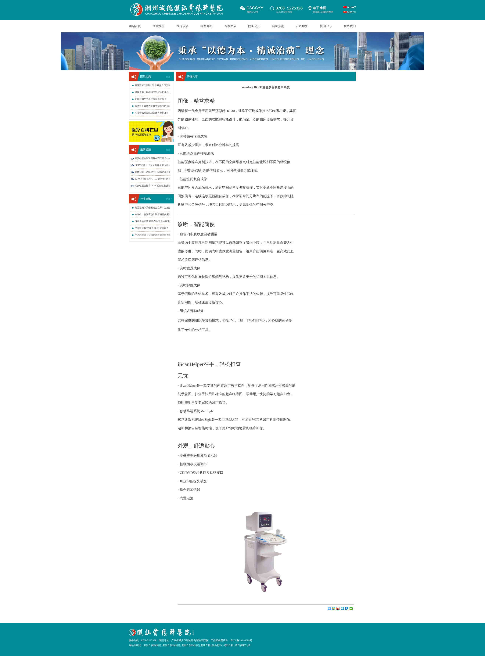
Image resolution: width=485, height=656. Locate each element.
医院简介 (159, 26)
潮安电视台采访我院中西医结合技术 (153, 158)
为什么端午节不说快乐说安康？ (151, 99)
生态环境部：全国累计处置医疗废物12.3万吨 (157, 235)
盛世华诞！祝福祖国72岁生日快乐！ (153, 92)
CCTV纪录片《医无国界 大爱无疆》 (153, 165)
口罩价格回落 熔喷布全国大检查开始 (153, 221)
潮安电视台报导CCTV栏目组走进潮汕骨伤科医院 (159, 185)
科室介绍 (206, 26)
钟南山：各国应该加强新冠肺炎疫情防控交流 (157, 214)
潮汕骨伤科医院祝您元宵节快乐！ (152, 112)
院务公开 (254, 26)
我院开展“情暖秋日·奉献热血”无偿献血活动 (156, 85)
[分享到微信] (351, 608)
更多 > (169, 76)
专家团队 (230, 26)
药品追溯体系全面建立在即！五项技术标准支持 (158, 207)
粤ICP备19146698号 (241, 640)
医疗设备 (183, 26)
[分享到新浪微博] (338, 608)
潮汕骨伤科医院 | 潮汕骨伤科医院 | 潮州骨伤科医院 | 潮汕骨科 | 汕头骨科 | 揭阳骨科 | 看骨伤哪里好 (197, 645)
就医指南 (278, 26)
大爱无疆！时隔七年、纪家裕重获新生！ (155, 172)
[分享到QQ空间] (333, 608)
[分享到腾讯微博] (342, 608)
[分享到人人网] (346, 608)
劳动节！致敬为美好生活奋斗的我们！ (154, 106)
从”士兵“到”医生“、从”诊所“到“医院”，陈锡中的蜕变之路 (163, 178)
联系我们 (350, 26)
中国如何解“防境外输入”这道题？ (151, 228)
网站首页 (135, 26)
